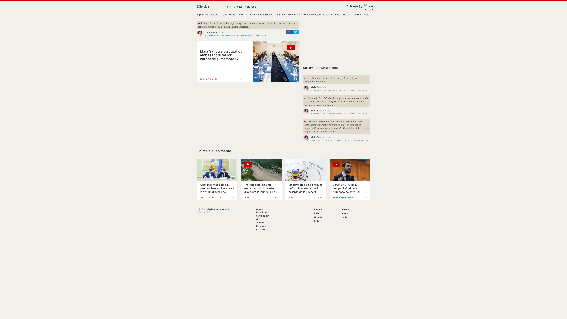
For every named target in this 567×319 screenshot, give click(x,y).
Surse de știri (262, 215)
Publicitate (261, 212)
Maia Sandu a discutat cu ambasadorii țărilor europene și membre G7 (235, 36)
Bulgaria (345, 209)
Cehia (344, 217)
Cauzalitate (229, 14)
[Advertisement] (336, 41)
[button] (289, 32)
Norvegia (357, 14)
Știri (229, 6)
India (316, 221)
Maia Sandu (279, 14)
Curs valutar (262, 229)
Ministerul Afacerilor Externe (303, 14)
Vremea (238, 6)
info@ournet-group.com (218, 209)
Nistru (346, 14)
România (318, 209)
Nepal (338, 14)
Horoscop (250, 6)
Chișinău (352, 6)
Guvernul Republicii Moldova (265, 14)
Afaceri (259, 209)
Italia (316, 213)
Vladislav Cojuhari (212, 197)
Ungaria (318, 217)
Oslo (366, 14)
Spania (344, 213)
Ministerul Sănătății (322, 14)
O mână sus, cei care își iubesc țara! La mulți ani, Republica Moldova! (331, 79)
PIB (291, 197)
